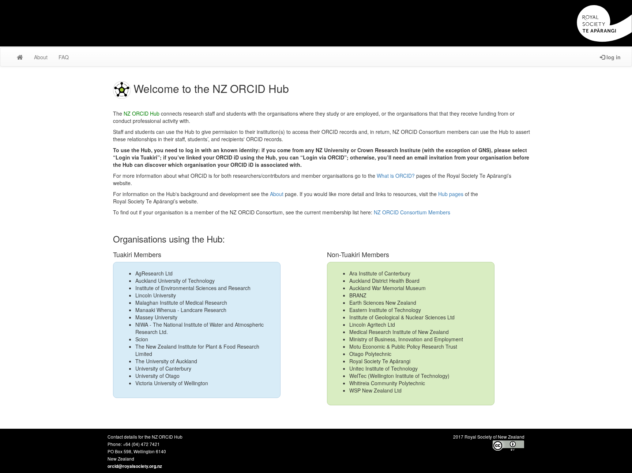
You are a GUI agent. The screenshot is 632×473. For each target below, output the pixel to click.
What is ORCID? (396, 175)
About (276, 194)
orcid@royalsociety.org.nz (135, 466)
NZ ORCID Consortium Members (412, 212)
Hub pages (450, 194)
